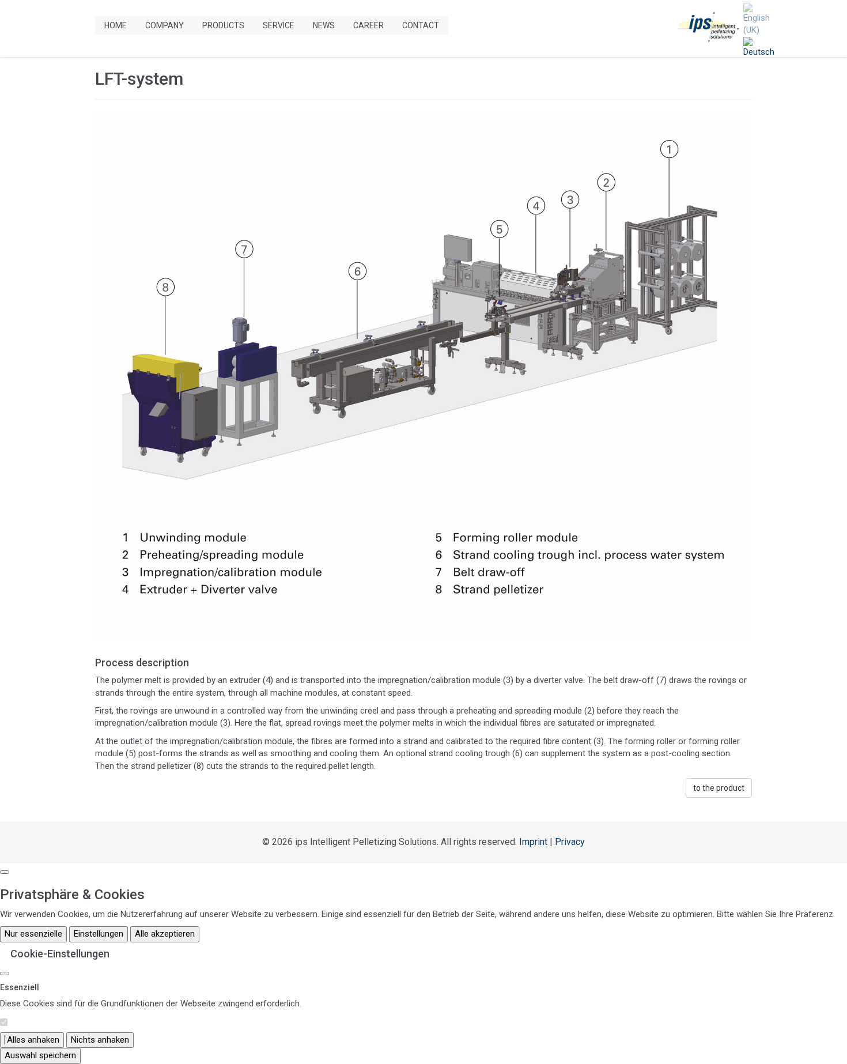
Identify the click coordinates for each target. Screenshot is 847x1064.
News (324, 25)
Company (164, 25)
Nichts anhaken (100, 1040)
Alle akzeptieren (165, 934)
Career (368, 25)
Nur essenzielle (33, 934)
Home (115, 25)
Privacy (570, 841)
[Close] (4, 973)
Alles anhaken (32, 1040)
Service (278, 25)
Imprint (533, 841)
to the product (718, 788)
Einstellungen (98, 934)
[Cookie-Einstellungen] (4, 872)
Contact (420, 25)
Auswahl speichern (40, 1055)
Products (223, 25)
